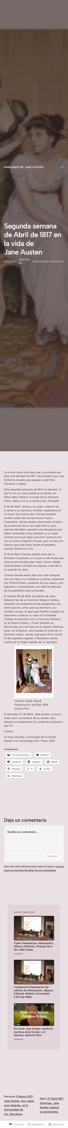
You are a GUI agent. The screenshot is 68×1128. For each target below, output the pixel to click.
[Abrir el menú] (62, 167)
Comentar (52, 856)
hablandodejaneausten (48, 261)
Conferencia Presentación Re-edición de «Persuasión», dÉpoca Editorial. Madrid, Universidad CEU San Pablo (33, 992)
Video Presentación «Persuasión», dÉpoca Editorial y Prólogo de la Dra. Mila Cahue (34, 946)
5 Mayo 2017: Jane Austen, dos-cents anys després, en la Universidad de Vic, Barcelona (19, 1105)
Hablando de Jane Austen (23, 167)
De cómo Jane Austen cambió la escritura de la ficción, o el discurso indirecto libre (33, 1032)
